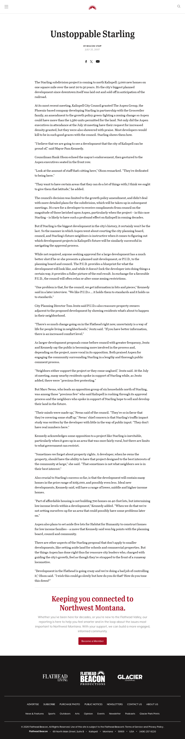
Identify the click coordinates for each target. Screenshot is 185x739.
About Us (152, 704)
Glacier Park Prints (150, 713)
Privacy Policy (156, 726)
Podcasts (130, 713)
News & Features (34, 713)
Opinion (88, 713)
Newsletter (115, 713)
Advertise (33, 704)
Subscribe (49, 704)
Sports (51, 713)
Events (101, 713)
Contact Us (134, 704)
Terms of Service (134, 726)
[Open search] (179, 6)
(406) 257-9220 (147, 731)
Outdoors (65, 713)
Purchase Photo (70, 704)
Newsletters (115, 704)
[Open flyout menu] (6, 7)
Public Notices (93, 704)
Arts (77, 713)
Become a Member (92, 641)
